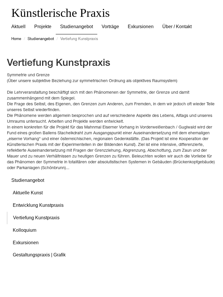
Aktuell (18, 26)
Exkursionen (141, 26)
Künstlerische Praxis (60, 12)
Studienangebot (76, 26)
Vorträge (110, 26)
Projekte (42, 26)
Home (16, 39)
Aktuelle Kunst (28, 192)
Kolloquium (24, 230)
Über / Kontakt (177, 26)
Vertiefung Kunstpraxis (36, 217)
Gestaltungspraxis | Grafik (39, 254)
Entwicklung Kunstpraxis (38, 205)
